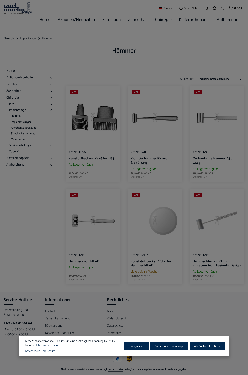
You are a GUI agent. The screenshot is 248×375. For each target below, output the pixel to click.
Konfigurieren (136, 346)
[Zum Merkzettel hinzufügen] (114, 94)
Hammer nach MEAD (84, 261)
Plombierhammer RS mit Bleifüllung (149, 160)
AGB (110, 311)
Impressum (114, 333)
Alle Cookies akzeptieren (207, 346)
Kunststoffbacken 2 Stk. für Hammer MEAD (151, 263)
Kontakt (50, 311)
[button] (51, 77)
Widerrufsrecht (116, 318)
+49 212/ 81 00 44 (18, 323)
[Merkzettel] (214, 8)
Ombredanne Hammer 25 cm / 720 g (215, 160)
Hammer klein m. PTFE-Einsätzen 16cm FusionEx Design (217, 263)
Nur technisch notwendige (169, 346)
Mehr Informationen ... (47, 345)
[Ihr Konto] (222, 8)
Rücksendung (53, 325)
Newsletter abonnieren (60, 333)
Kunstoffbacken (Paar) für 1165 (91, 158)
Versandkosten (115, 369)
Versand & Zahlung (57, 318)
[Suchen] (206, 8)
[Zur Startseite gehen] (18, 8)
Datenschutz (115, 325)
